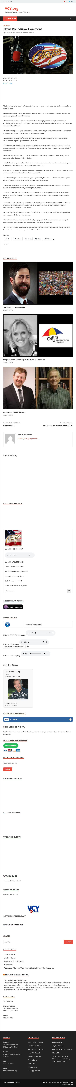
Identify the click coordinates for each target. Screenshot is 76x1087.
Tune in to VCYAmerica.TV (12, 881)
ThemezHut (68, 1084)
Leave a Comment (28, 32)
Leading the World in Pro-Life (14, 961)
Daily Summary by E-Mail (13, 581)
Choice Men (8, 964)
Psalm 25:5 (7, 734)
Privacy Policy (32, 1060)
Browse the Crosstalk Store (14, 576)
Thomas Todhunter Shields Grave (15, 980)
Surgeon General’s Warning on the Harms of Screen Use (24, 360)
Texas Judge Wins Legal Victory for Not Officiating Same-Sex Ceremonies (29, 968)
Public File (31, 1063)
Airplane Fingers (10, 954)
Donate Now (10, 745)
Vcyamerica (18, 32)
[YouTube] (64, 2)
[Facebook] (67, 2)
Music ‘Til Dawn (34, 1053)
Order (10, 83)
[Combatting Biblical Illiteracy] (38, 410)
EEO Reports (32, 1067)
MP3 (5, 83)
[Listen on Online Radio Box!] (70, 719)
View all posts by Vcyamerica (28, 439)
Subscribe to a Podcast (35, 1042)
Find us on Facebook (13, 925)
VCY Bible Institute (34, 1046)
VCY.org (11, 8)
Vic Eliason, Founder (35, 1056)
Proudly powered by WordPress (52, 1082)
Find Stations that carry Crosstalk (16, 571)
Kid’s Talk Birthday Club (36, 1049)
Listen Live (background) (33, 624)
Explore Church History (17, 975)
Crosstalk (6, 26)
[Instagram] (72, 2)
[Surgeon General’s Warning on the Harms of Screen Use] (38, 357)
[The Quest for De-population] (38, 305)
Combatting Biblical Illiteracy (14, 412)
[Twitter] (69, 2)
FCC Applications (34, 1071)
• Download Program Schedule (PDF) (16, 646)
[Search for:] (38, 942)
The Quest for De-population (14, 307)
